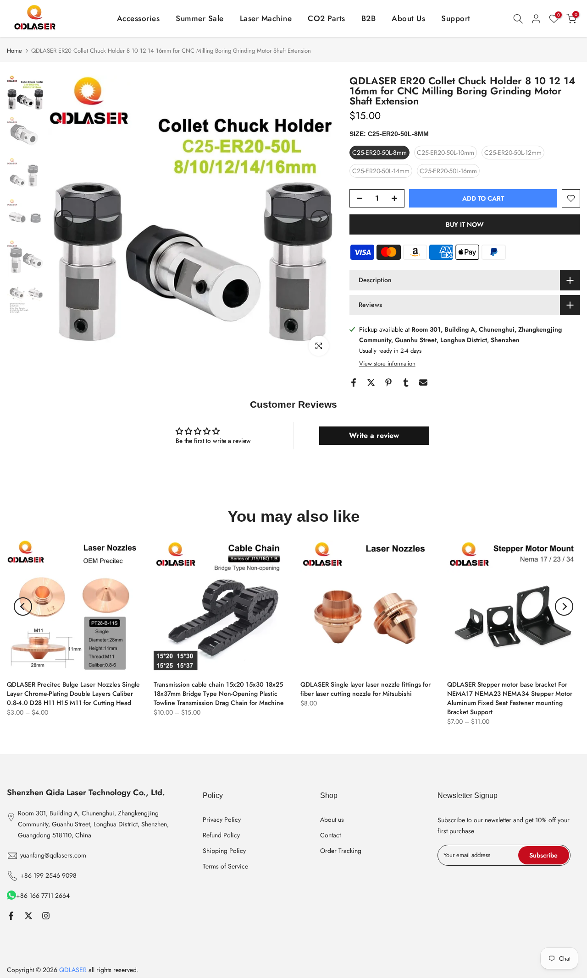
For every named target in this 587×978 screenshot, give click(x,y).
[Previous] (64, 219)
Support (456, 18)
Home (14, 51)
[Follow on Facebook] (11, 915)
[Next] (319, 219)
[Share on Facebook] (353, 382)
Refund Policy (221, 835)
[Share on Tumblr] (406, 382)
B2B (368, 18)
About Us (408, 18)
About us (332, 819)
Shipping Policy (224, 850)
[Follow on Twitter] (28, 915)
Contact (330, 835)
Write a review (374, 435)
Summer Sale (200, 18)
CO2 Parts (326, 18)
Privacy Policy (222, 819)
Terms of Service (225, 866)
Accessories (138, 18)
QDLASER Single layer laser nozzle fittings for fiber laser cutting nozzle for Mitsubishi (365, 689)
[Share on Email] (423, 382)
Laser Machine (266, 18)
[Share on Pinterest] (388, 382)
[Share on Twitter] (371, 382)
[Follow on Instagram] (46, 915)
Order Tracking (340, 850)
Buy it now (465, 224)
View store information (387, 364)
